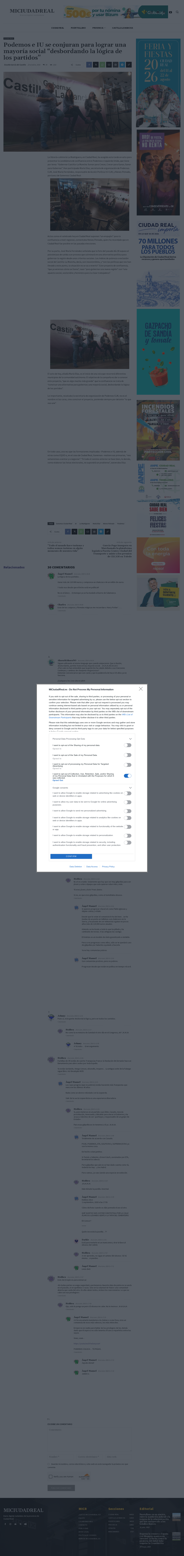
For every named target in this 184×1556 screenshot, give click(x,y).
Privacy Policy (108, 866)
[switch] (127, 745)
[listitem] (92, 738)
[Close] (141, 689)
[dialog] (92, 778)
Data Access (92, 866)
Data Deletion (76, 866)
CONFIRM (71, 856)
